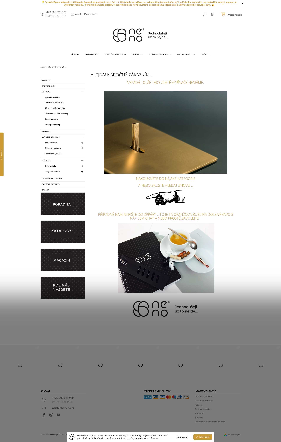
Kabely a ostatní (51, 119)
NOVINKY (46, 80)
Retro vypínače (51, 142)
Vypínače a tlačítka (52, 97)
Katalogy (199, 405)
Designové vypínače (53, 148)
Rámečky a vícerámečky (55, 108)
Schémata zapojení (203, 409)
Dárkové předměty (51, 184)
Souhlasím (204, 437)
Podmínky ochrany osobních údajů (210, 421)
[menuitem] (75, 55)
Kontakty (199, 417)
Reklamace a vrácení (204, 400)
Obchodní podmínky (204, 396)
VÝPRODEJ (46, 92)
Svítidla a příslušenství (54, 102)
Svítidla (46, 160)
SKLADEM (46, 131)
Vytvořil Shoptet (234, 434)
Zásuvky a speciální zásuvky (56, 113)
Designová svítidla (52, 171)
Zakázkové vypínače (53, 153)
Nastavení (182, 437)
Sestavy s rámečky (52, 124)
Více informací (151, 438)
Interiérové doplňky (52, 178)
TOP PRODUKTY (48, 86)
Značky (45, 190)
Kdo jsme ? (199, 413)
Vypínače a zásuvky (51, 137)
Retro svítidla (50, 166)
